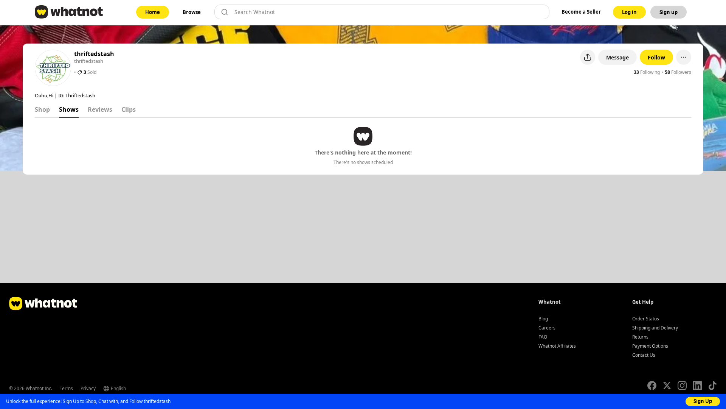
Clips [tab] (128, 109)
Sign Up (702, 401)
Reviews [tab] (100, 109)
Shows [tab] (69, 109)
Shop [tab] (42, 109)
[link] (152, 12)
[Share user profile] (587, 57)
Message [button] (617, 57)
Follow (656, 57)
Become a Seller (581, 11)
